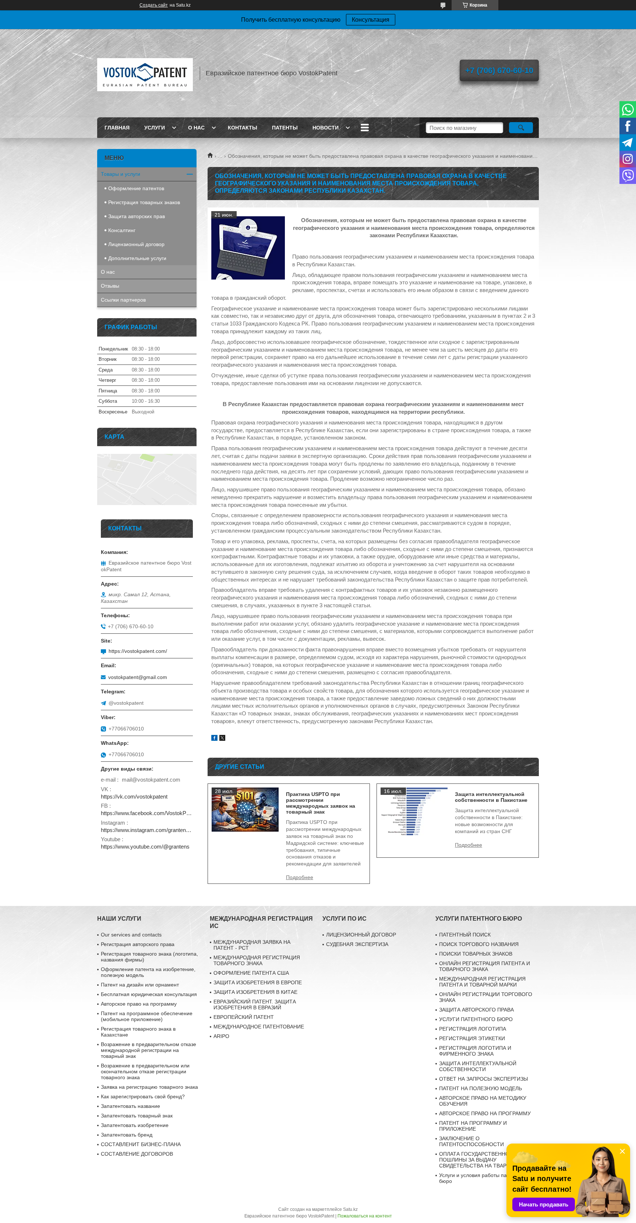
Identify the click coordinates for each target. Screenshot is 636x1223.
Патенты (285, 128)
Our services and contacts (131, 935)
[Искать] (521, 127)
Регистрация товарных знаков (144, 202)
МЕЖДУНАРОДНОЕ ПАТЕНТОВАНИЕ (258, 1027)
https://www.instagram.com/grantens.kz (147, 830)
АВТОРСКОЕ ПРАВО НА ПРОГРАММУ (485, 1113)
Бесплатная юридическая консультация (149, 994)
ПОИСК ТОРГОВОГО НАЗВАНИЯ (479, 944)
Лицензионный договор (136, 244)
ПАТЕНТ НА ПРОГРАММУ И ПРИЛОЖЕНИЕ (473, 1126)
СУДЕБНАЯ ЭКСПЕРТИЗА (357, 944)
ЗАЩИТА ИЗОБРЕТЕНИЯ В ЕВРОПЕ (257, 982)
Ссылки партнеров (123, 300)
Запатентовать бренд (126, 1135)
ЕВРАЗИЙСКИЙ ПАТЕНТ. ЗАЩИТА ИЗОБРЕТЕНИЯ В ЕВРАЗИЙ (254, 1004)
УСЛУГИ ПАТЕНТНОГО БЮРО (476, 1019)
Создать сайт (153, 5)
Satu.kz (350, 1209)
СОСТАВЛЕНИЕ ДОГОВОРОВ (137, 1154)
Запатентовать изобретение (135, 1125)
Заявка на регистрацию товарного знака (149, 1087)
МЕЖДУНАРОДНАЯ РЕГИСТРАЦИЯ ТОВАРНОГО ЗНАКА (256, 960)
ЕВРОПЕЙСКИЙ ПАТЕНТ (243, 1017)
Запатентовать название (130, 1106)
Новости (325, 128)
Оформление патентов (136, 188)
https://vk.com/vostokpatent (134, 796)
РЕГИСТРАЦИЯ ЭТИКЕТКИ (472, 1038)
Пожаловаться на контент (365, 1216)
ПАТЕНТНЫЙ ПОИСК (465, 935)
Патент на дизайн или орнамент (140, 985)
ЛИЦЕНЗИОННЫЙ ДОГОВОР (361, 935)
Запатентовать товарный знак (137, 1116)
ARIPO (221, 1036)
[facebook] (214, 739)
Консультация (370, 20)
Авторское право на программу (139, 1004)
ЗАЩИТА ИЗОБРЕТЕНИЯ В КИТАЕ (255, 992)
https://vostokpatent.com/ (138, 651)
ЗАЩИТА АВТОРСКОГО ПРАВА (476, 1010)
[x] (222, 739)
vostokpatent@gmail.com (137, 677)
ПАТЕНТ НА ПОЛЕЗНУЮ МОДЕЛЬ (480, 1088)
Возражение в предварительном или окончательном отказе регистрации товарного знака (145, 1071)
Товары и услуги (120, 174)
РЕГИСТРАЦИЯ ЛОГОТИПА (472, 1029)
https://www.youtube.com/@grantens (145, 846)
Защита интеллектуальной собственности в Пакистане (491, 797)
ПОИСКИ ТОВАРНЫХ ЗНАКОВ (475, 954)
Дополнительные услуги (137, 258)
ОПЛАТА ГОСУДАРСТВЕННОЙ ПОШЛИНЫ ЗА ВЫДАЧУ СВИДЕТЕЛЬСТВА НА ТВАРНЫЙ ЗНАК (486, 1160)
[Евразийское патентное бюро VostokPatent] (145, 73)
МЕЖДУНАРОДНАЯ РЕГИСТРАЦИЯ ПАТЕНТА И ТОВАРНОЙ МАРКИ (482, 982)
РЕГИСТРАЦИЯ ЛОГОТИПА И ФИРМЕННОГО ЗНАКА (475, 1051)
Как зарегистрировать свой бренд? (143, 1096)
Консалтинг (121, 230)
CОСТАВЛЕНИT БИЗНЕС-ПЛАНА (141, 1144)
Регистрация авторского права (137, 944)
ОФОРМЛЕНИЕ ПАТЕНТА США (251, 973)
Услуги (154, 128)
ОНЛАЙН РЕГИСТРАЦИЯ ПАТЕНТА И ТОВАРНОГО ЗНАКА (484, 966)
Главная (117, 128)
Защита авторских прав (136, 216)
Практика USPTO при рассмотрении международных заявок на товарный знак (320, 803)
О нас (196, 128)
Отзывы (110, 286)
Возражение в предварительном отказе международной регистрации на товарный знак (148, 1050)
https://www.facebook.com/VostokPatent (147, 813)
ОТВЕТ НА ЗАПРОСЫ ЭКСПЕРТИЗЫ (483, 1079)
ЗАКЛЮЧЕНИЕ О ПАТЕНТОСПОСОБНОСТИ (471, 1141)
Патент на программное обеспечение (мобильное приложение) (146, 1016)
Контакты (242, 128)
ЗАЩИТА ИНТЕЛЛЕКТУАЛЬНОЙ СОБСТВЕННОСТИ (477, 1066)
